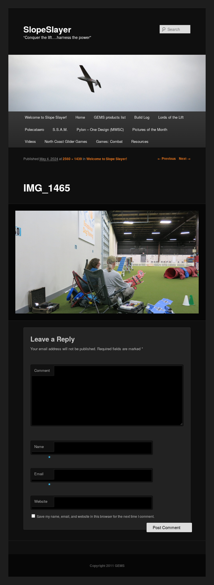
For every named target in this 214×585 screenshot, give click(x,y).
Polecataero (34, 129)
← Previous (166, 158)
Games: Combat (109, 141)
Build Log (141, 117)
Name (42, 448)
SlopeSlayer (47, 29)
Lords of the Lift (171, 117)
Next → (185, 158)
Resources (140, 141)
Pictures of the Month (149, 129)
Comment (42, 370)
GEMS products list (110, 117)
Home (80, 117)
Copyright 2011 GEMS (107, 565)
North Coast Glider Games (66, 141)
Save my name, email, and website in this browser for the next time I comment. (95, 516)
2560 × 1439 (72, 158)
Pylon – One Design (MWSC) (100, 129)
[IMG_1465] (107, 262)
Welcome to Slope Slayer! (46, 117)
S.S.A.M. (60, 129)
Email (42, 475)
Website (40, 501)
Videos (30, 141)
